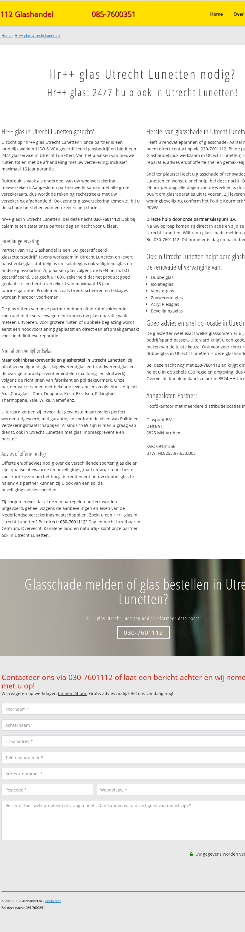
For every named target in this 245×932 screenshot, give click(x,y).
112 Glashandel (26, 14)
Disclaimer (53, 900)
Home (6, 35)
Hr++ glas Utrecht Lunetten (37, 35)
